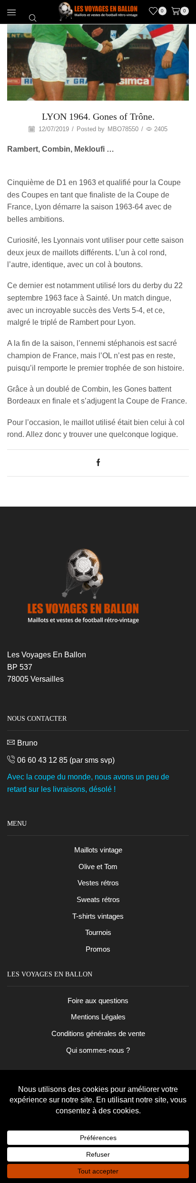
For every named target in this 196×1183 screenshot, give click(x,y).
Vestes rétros (98, 883)
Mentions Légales (98, 1017)
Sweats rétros (98, 899)
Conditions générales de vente (98, 1034)
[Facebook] (98, 463)
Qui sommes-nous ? (98, 1050)
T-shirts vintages (98, 916)
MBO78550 (123, 129)
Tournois (98, 932)
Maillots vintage (98, 850)
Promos (98, 949)
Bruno (27, 743)
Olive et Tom (98, 867)
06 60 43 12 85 (42, 760)
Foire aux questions (98, 1001)
